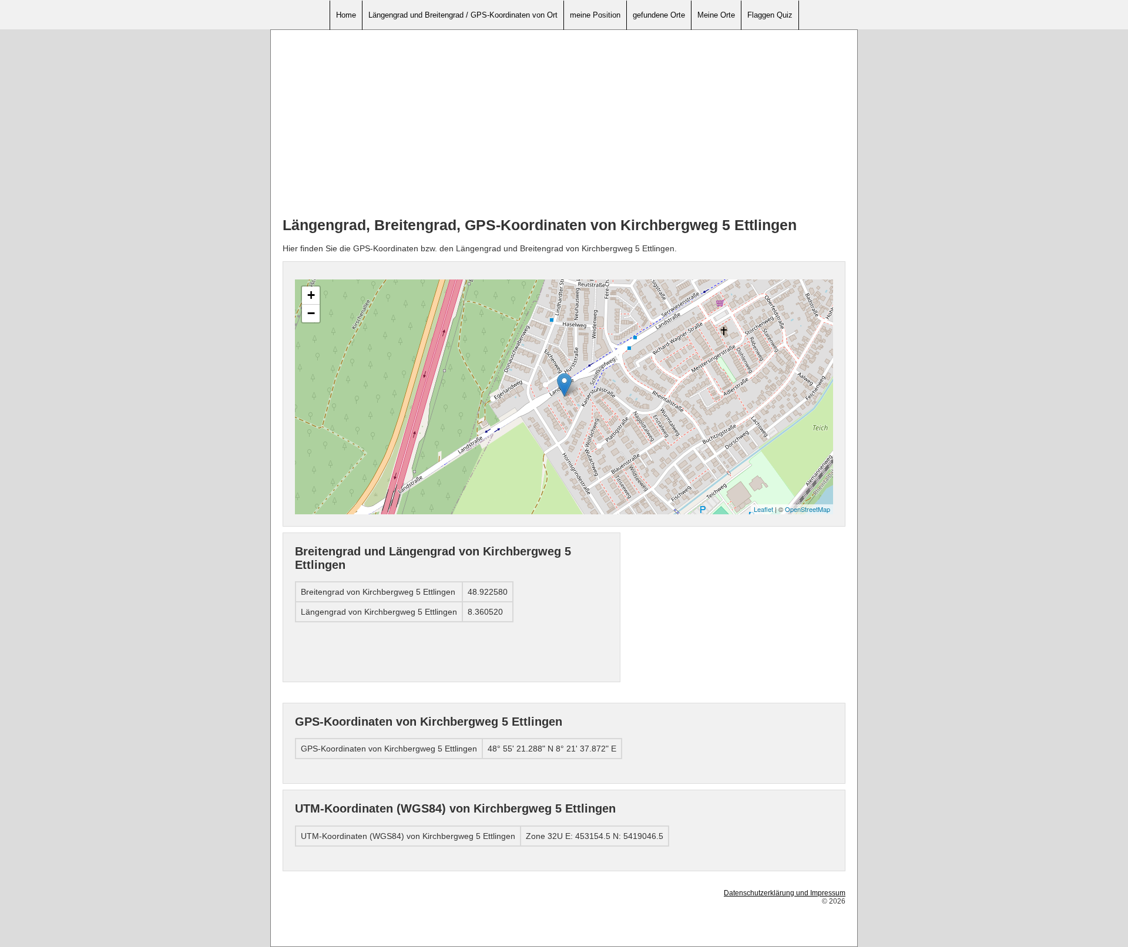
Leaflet (763, 509)
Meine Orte (716, 15)
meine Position (595, 15)
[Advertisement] (564, 124)
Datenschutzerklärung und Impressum (784, 893)
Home (346, 15)
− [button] (311, 313)
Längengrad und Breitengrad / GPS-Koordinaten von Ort (463, 15)
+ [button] (311, 295)
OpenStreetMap (807, 509)
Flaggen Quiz (770, 15)
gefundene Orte (659, 15)
